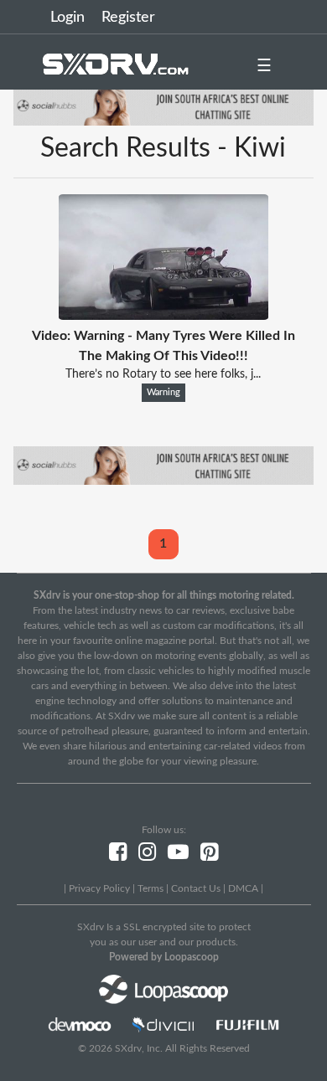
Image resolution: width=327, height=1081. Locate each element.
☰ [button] (264, 66)
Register (128, 17)
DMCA (243, 888)
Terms (151, 888)
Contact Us (196, 888)
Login (67, 17)
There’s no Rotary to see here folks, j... (163, 374)
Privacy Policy (99, 888)
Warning (163, 393)
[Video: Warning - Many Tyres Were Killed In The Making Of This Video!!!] (163, 315)
